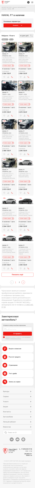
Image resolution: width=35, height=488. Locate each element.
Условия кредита (7, 65)
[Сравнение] (8, 77)
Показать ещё (17, 275)
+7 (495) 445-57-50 (26, 449)
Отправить (17, 334)
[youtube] (17, 441)
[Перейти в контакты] (28, 2)
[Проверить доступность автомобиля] (12, 77)
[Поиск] (5, 432)
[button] (32, 2)
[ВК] (12, 441)
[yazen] (23, 441)
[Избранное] (4, 77)
